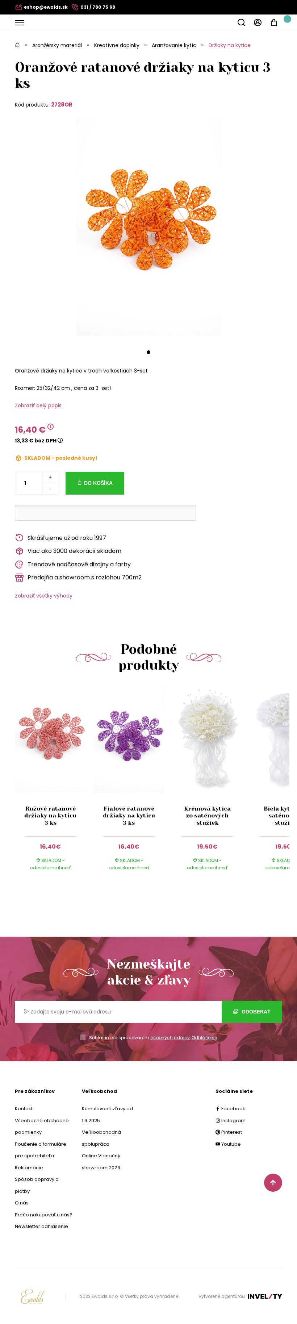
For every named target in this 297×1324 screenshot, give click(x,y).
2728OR (61, 104)
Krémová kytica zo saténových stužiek (207, 815)
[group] (54, 785)
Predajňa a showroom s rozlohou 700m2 (85, 577)
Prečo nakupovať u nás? (43, 1214)
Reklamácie (29, 1167)
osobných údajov (170, 1037)
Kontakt (24, 1108)
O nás (22, 1202)
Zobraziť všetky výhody (43, 595)
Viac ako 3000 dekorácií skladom (74, 551)
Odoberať (255, 1012)
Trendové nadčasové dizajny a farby (79, 564)
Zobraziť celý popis (38, 405)
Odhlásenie (204, 1037)
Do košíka (98, 483)
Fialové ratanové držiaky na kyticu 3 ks (129, 815)
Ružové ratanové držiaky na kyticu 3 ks (50, 815)
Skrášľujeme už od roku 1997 (67, 538)
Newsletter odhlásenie (41, 1226)
